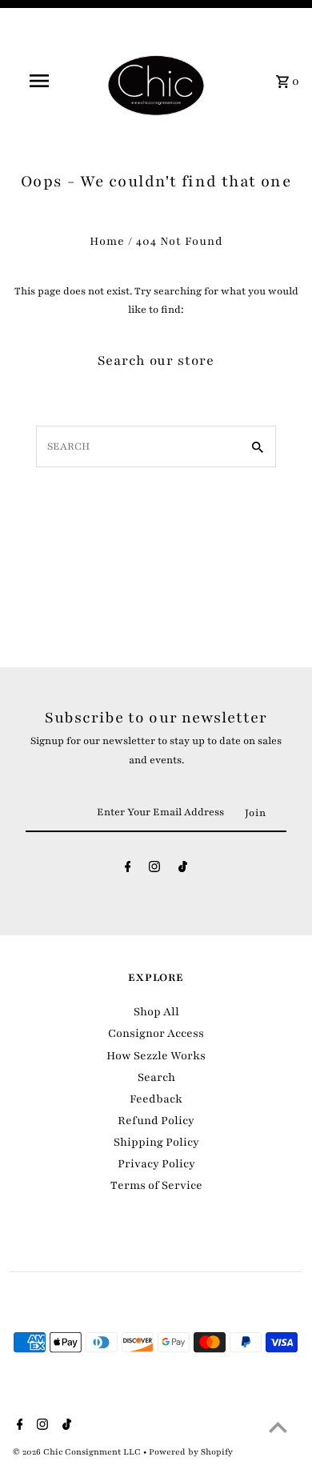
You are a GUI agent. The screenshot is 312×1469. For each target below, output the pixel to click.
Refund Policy (156, 1120)
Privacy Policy (156, 1163)
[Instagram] (154, 870)
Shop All (156, 1011)
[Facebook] (128, 870)
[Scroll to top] (278, 1427)
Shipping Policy (156, 1142)
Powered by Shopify (191, 1452)
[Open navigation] (38, 81)
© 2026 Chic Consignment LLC (78, 1452)
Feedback (156, 1099)
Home (107, 241)
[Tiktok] (182, 870)
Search (156, 1077)
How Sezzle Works (156, 1055)
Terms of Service (156, 1185)
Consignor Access (156, 1033)
